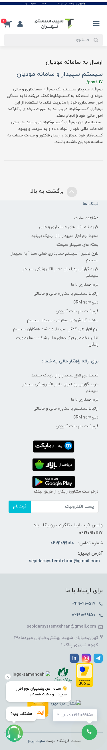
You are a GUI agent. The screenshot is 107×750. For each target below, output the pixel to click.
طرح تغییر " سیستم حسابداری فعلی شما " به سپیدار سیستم (54, 257)
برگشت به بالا (47, 192)
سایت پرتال (36, 741)
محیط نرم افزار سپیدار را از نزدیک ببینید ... (63, 236)
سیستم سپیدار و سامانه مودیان (60, 74)
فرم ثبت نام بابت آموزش (77, 311)
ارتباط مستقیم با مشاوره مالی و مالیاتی (65, 293)
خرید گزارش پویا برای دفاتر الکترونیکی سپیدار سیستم (60, 272)
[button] (10, 24)
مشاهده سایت (86, 218)
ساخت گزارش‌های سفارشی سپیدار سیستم (62, 320)
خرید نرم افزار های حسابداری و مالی (68, 227)
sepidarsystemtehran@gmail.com (64, 561)
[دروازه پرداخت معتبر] (84, 674)
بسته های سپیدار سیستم (77, 244)
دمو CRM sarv (85, 302)
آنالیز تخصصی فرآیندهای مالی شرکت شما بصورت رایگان (57, 341)
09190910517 (84, 603)
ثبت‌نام (19, 506)
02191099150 (62, 543)
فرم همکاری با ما (84, 284)
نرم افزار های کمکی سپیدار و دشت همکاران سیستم (55, 329)
